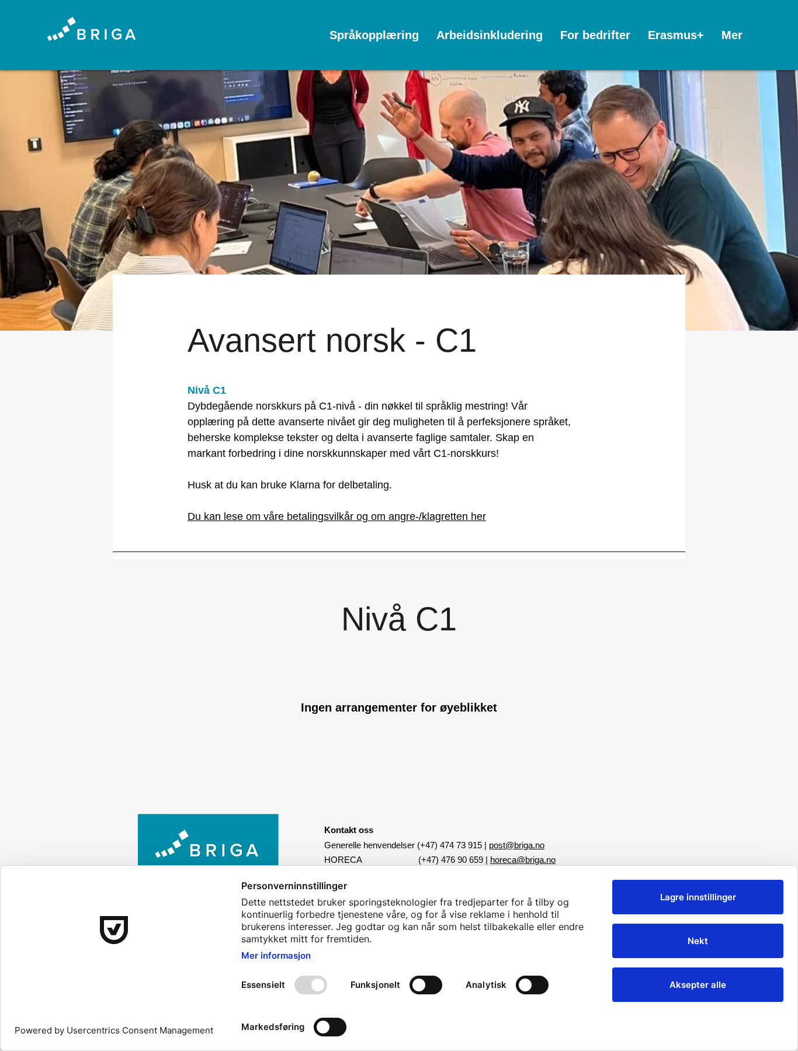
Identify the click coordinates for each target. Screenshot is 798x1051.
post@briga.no (516, 845)
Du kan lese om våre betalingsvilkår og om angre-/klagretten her (337, 516)
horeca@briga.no (523, 860)
